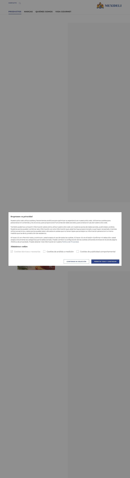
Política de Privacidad (70, 242)
